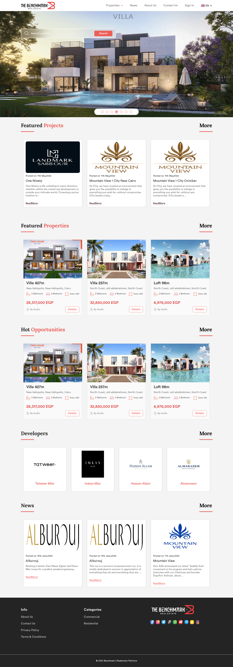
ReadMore (32, 203)
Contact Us (170, 5)
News (133, 5)
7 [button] (131, 112)
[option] (116, 61)
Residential (91, 623)
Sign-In (189, 5)
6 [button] (126, 112)
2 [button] (107, 112)
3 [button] (112, 112)
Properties (113, 5)
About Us (150, 5)
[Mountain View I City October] (180, 157)
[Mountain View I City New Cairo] (116, 157)
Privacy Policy (30, 630)
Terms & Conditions (33, 636)
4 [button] (116, 112)
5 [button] (121, 112)
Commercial (92, 616)
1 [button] (102, 112)
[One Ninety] (53, 157)
